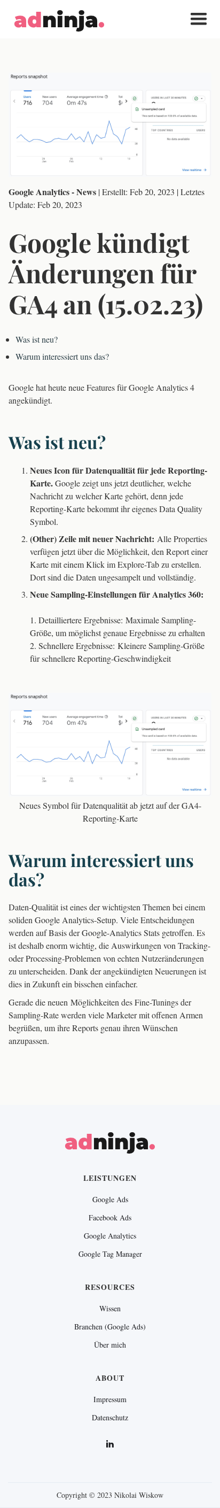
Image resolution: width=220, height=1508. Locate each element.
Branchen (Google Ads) (110, 1327)
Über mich (110, 1345)
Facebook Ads (110, 1217)
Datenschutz (110, 1417)
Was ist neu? (36, 339)
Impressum (110, 1399)
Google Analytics (110, 1236)
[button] (198, 19)
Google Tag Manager (110, 1254)
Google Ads (110, 1199)
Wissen (110, 1308)
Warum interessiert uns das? (62, 356)
